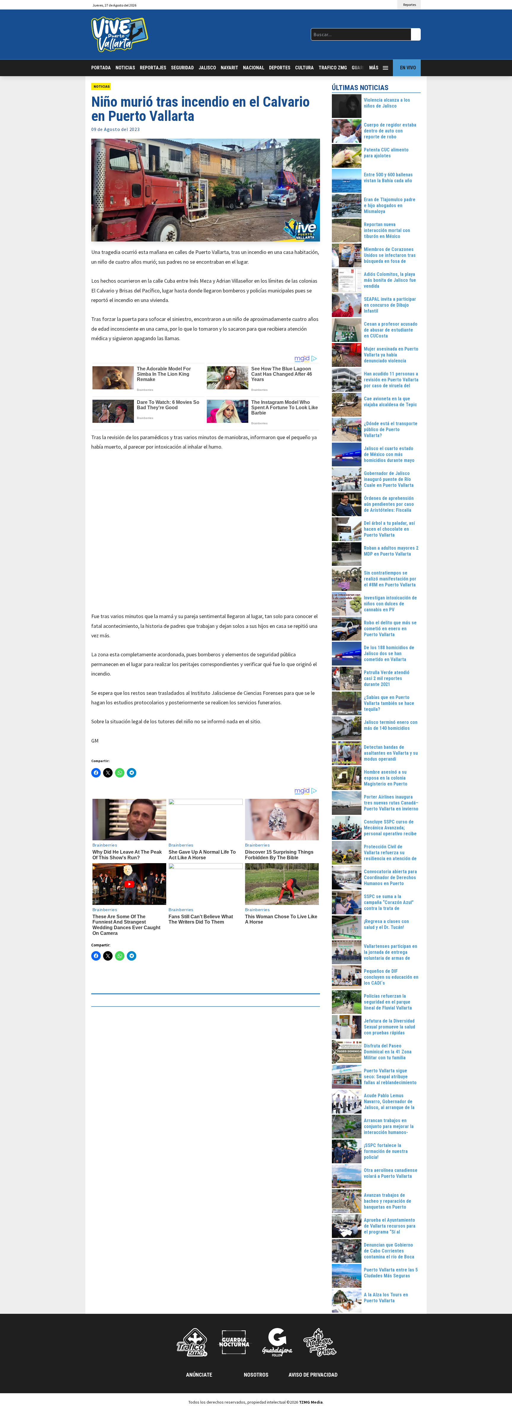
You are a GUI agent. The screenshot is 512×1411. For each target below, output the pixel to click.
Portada (101, 68)
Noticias (125, 68)
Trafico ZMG (333, 68)
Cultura (304, 68)
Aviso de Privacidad (313, 1375)
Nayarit (229, 68)
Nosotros (256, 1375)
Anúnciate (199, 1375)
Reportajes (153, 68)
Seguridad (182, 68)
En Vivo (408, 68)
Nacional (253, 68)
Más (373, 68)
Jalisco (207, 68)
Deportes (279, 68)
